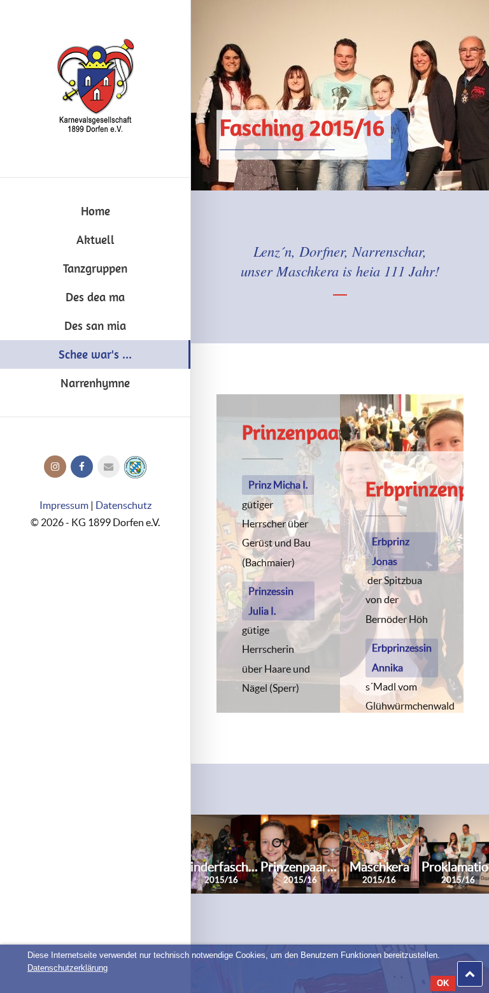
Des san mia (95, 325)
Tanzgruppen (95, 268)
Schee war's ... (95, 354)
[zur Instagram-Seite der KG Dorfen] (55, 466)
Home (95, 211)
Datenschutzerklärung (67, 968)
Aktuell (95, 239)
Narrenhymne (95, 383)
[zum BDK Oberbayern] (135, 466)
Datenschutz (124, 505)
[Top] (470, 974)
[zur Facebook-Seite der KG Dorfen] (82, 466)
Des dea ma (95, 297)
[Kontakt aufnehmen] (108, 466)
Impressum (64, 505)
